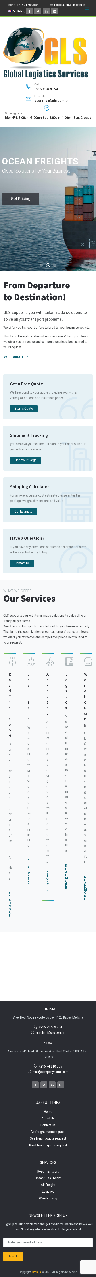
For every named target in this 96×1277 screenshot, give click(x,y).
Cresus (37, 1272)
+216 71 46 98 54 (27, 5)
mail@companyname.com (50, 1072)
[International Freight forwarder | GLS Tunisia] (48, 53)
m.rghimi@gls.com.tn (50, 1032)
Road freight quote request (48, 1145)
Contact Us (48, 1125)
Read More (10, 904)
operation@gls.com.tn (70, 5)
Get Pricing (20, 199)
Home (48, 1111)
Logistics (48, 1191)
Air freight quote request (48, 1132)
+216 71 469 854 (46, 89)
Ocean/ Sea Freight (48, 1178)
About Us (48, 1118)
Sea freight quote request (48, 1138)
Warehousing (48, 1198)
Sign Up (13, 1256)
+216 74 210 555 (50, 1066)
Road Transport (48, 1171)
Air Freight (48, 1185)
